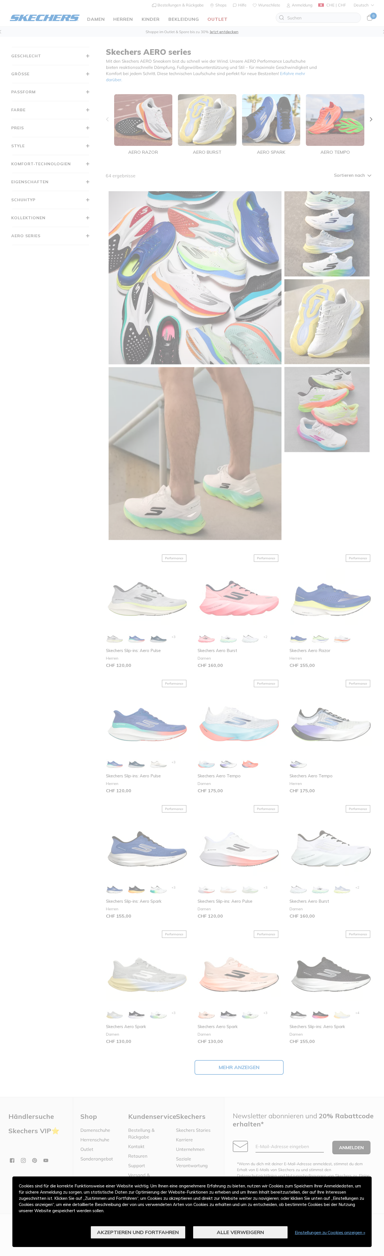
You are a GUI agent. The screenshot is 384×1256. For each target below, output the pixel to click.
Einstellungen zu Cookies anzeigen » (330, 1232)
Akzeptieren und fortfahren (138, 1232)
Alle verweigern (240, 1232)
